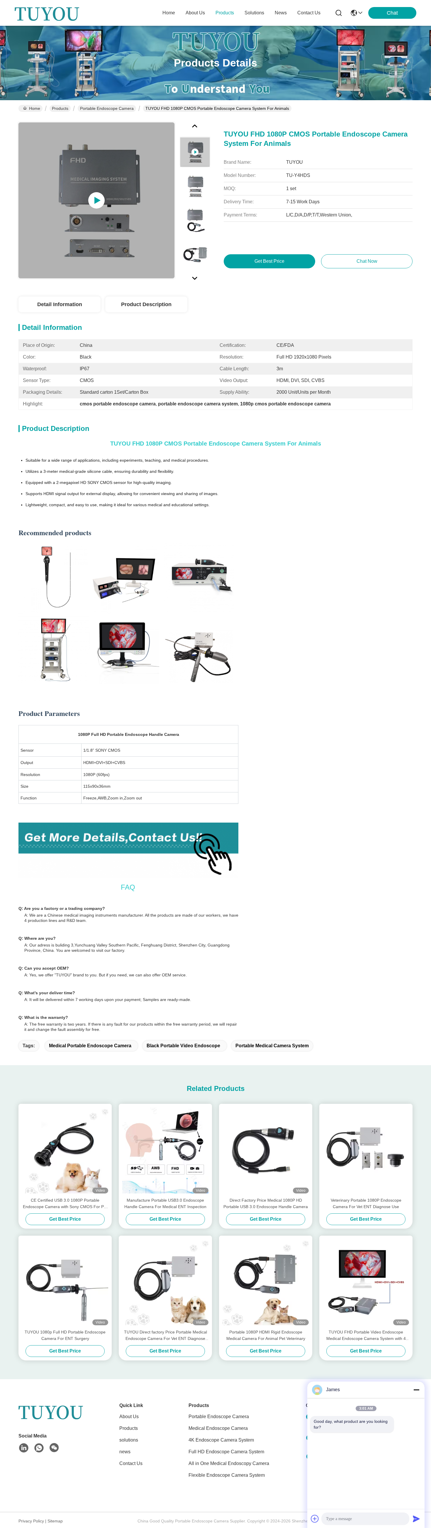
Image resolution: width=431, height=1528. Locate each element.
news (281, 12)
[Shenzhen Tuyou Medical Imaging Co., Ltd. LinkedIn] (23, 1448)
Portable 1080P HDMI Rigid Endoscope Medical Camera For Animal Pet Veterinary (265, 1335)
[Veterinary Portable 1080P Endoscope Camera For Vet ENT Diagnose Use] (366, 1150)
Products (60, 108)
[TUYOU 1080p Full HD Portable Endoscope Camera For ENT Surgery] (65, 1282)
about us (195, 12)
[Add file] (315, 1518)
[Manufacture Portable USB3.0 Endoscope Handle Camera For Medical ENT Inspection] (165, 1150)
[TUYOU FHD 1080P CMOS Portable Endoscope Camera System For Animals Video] (96, 200)
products (225, 12)
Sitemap (55, 1521)
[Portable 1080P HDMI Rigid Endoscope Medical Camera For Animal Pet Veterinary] (266, 1282)
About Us (129, 1416)
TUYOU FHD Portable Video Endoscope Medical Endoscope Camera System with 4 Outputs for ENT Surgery (366, 1336)
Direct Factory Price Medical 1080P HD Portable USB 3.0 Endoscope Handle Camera (265, 1203)
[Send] (416, 1518)
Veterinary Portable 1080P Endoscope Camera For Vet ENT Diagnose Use (366, 1203)
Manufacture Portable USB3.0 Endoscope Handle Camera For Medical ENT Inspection (165, 1203)
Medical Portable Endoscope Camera (90, 1045)
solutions (254, 12)
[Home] (50, 1418)
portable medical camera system (272, 1045)
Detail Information (59, 304)
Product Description (146, 304)
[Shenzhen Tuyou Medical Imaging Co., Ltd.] (47, 13)
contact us (308, 12)
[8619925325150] (39, 1448)
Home (168, 12)
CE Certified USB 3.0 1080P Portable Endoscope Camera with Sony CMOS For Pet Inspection (65, 1204)
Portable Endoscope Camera (107, 108)
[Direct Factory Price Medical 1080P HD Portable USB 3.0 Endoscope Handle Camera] (266, 1150)
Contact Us (130, 1463)
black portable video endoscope (183, 1045)
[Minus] (416, 1389)
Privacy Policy (31, 1521)
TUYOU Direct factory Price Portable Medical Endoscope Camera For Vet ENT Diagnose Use (165, 1336)
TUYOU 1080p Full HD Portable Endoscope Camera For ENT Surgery (65, 1335)
